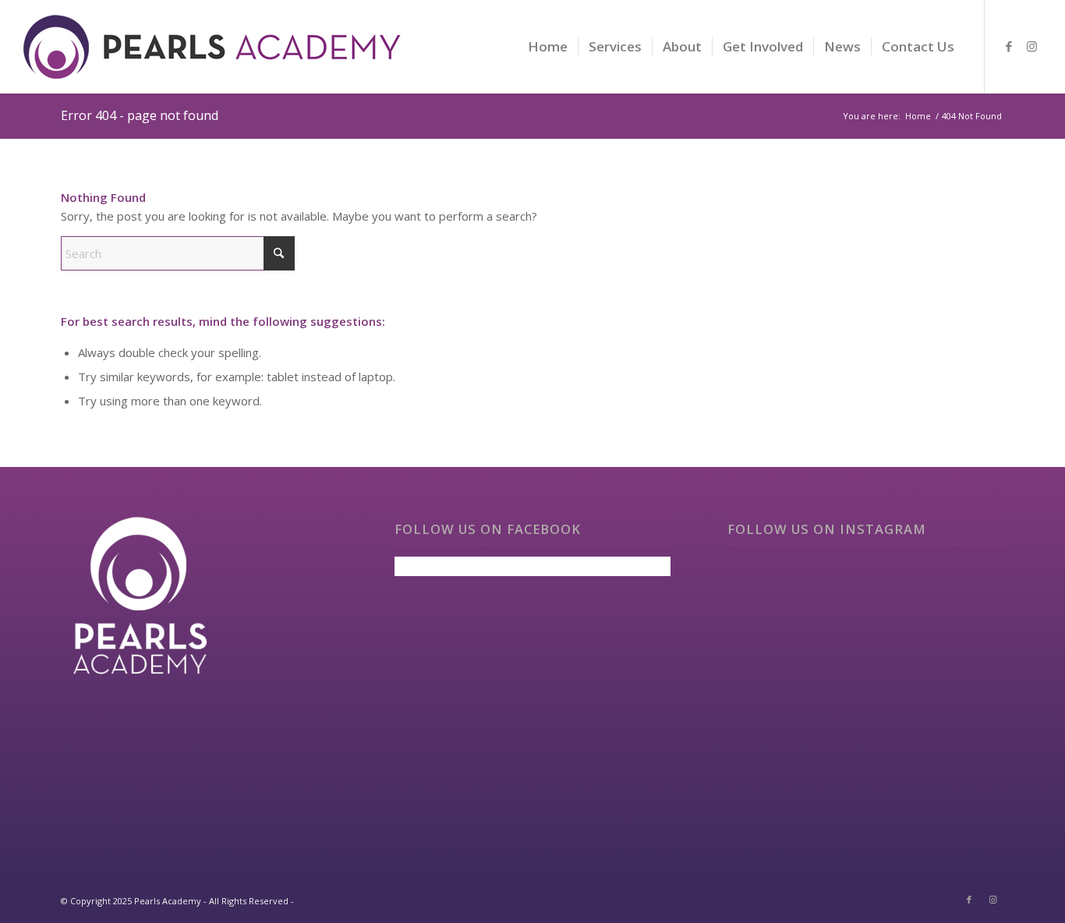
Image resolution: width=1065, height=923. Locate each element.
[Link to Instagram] (1032, 46)
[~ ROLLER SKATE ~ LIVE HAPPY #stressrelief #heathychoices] (865, 695)
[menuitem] (548, 47)
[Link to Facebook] (1009, 46)
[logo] (213, 58)
